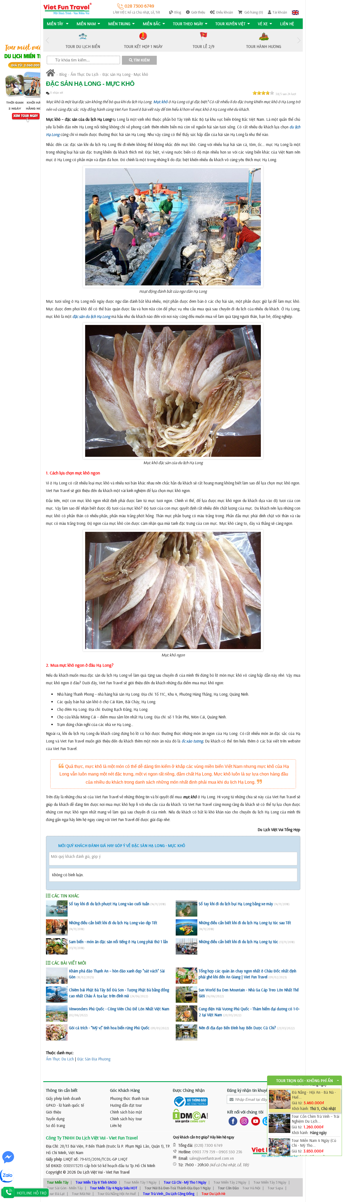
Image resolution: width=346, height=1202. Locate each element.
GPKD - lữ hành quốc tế (65, 1105)
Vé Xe (263, 23)
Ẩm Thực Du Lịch (84, 74)
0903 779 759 (203, 1151)
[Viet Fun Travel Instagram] (243, 1120)
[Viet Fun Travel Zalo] (265, 1120)
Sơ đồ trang (55, 1125)
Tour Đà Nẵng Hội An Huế (117, 1193)
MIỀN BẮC (152, 23)
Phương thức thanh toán (129, 1098)
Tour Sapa (275, 1187)
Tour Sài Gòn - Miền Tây (65, 1187)
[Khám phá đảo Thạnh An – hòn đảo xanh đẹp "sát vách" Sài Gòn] (57, 976)
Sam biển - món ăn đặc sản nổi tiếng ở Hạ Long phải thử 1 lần (118, 941)
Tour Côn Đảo (228, 1187)
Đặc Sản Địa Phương (93, 1058)
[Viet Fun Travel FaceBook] (231, 1120)
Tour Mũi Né (81, 1193)
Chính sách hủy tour (126, 1118)
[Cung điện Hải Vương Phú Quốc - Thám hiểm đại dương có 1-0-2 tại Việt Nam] (186, 1013)
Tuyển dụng (55, 1118)
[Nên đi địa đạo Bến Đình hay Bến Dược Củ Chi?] (186, 1032)
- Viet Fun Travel (116, 1172)
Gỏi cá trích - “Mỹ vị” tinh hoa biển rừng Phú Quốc (109, 1027)
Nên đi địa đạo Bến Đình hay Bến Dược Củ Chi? (237, 1027)
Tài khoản (279, 12)
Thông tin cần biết (62, 1090)
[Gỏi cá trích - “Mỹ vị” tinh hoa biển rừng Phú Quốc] (57, 1032)
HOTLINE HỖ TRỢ (31, 1193)
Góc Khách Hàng (125, 1090)
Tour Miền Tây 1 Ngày (140, 1182)
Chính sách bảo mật (126, 1112)
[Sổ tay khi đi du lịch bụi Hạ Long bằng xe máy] (186, 908)
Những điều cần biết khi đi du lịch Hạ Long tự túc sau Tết (245, 922)
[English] (295, 12)
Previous (47, 40)
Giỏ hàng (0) (253, 12)
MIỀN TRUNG (119, 23)
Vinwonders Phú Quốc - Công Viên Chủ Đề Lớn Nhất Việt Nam (119, 1008)
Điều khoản (224, 12)
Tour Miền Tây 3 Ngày (270, 1182)
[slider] (263, 93)
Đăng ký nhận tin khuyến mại (252, 1090)
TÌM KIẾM (141, 60)
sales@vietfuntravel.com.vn (211, 1158)
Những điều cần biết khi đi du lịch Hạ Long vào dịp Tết (113, 922)
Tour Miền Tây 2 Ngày (230, 1182)
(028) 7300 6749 (208, 1145)
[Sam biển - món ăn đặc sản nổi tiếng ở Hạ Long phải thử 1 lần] (57, 946)
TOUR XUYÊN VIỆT (230, 23)
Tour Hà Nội (251, 1187)
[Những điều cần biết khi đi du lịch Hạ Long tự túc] (186, 946)
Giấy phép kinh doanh (63, 1098)
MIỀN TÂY (55, 23)
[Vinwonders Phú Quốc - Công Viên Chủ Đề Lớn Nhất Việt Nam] (57, 1013)
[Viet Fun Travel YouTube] (254, 1120)
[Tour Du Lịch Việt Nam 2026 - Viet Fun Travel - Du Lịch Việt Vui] (67, 8)
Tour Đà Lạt (56, 1193)
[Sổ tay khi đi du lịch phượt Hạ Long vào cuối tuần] (57, 908)
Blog (177, 12)
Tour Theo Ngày (188, 23)
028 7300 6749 (139, 6)
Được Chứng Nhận (189, 1090)
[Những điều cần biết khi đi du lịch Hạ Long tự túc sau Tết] (186, 927)
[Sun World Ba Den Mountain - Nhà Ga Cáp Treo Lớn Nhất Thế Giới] (186, 994)
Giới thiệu (198, 12)
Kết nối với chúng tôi (245, 1112)
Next (299, 40)
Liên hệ (287, 23)
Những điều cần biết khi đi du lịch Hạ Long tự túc (238, 941)
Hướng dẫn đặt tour (126, 1105)
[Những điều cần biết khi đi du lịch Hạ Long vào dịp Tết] (57, 927)
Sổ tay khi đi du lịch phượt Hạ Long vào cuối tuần (109, 903)
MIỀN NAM (86, 23)
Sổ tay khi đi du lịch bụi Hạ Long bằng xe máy (236, 903)
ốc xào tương (192, 741)
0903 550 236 (230, 1151)
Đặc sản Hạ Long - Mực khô (125, 74)
